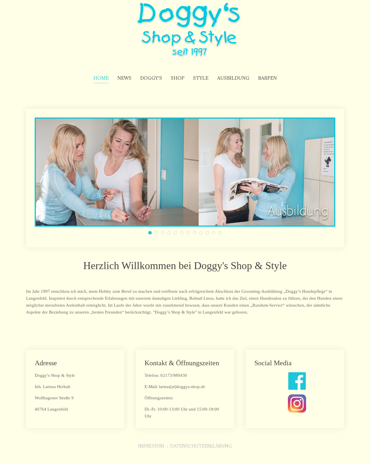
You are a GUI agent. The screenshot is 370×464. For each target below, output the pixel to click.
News (124, 78)
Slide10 (202, 233)
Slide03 (151, 233)
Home (101, 78)
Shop (177, 78)
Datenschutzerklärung (201, 446)
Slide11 (183, 233)
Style (200, 78)
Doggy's (151, 78)
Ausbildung (233, 78)
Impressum (151, 446)
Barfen (267, 78)
